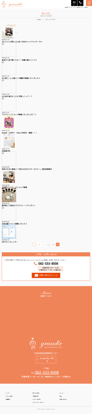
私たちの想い (36, 393)
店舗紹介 (8, 399)
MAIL (74, 5)
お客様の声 (36, 396)
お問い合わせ (63, 399)
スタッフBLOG (36, 399)
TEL (80, 5)
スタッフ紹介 (9, 396)
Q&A (60, 396)
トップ (7, 393)
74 (53, 244)
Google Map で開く (47, 358)
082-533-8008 (48, 263)
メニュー (61, 393)
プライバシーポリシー (39, 402)
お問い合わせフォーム (48, 275)
